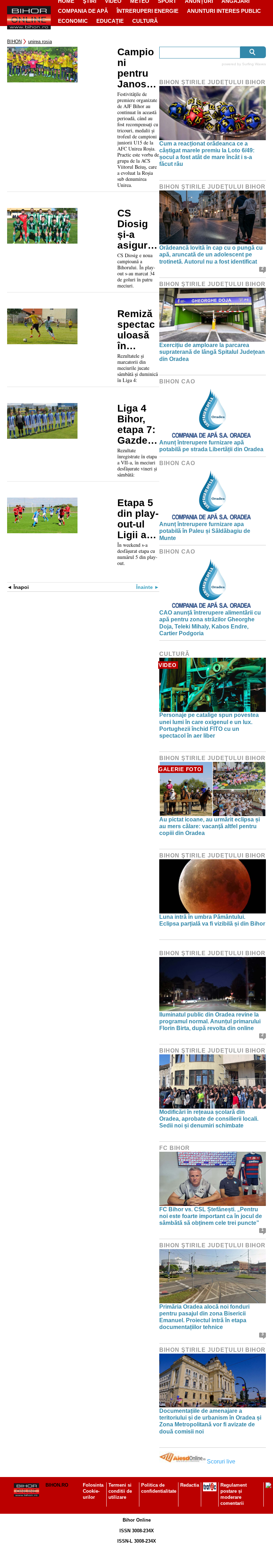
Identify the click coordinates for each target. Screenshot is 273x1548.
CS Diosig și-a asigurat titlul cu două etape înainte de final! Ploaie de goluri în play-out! (138, 229)
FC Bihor (174, 1148)
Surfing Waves (254, 64)
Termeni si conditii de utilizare (120, 1491)
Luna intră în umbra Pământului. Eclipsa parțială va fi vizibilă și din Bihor (212, 920)
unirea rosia (40, 41)
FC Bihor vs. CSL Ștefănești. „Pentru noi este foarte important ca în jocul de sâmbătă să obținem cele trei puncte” (210, 1216)
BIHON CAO (177, 381)
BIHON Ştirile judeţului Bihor (212, 82)
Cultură (145, 21)
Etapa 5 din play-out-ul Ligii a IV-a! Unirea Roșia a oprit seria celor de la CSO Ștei (138, 519)
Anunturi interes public (224, 11)
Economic (73, 21)
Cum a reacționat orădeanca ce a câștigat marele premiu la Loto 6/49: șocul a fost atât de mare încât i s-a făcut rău (207, 154)
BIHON (14, 41)
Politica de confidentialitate (158, 1488)
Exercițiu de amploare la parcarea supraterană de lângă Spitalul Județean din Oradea (212, 352)
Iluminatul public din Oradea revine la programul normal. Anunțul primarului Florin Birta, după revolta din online (210, 1021)
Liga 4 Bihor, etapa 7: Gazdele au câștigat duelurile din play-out (138, 424)
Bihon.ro (57, 1485)
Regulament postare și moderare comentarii (233, 1494)
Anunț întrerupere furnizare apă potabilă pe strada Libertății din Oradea (211, 445)
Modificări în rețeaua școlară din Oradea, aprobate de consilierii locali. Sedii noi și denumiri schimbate (208, 1119)
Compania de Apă (83, 11)
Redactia (189, 1485)
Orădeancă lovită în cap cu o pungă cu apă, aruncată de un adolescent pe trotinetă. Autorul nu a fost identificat (211, 254)
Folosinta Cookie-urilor (93, 1491)
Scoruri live (221, 1461)
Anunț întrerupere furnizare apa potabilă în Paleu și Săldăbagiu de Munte (204, 531)
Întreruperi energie (147, 11)
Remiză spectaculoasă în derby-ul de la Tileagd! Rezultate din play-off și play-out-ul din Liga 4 (137, 330)
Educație (110, 21)
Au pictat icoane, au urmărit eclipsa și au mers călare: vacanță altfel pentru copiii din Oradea (209, 826)
